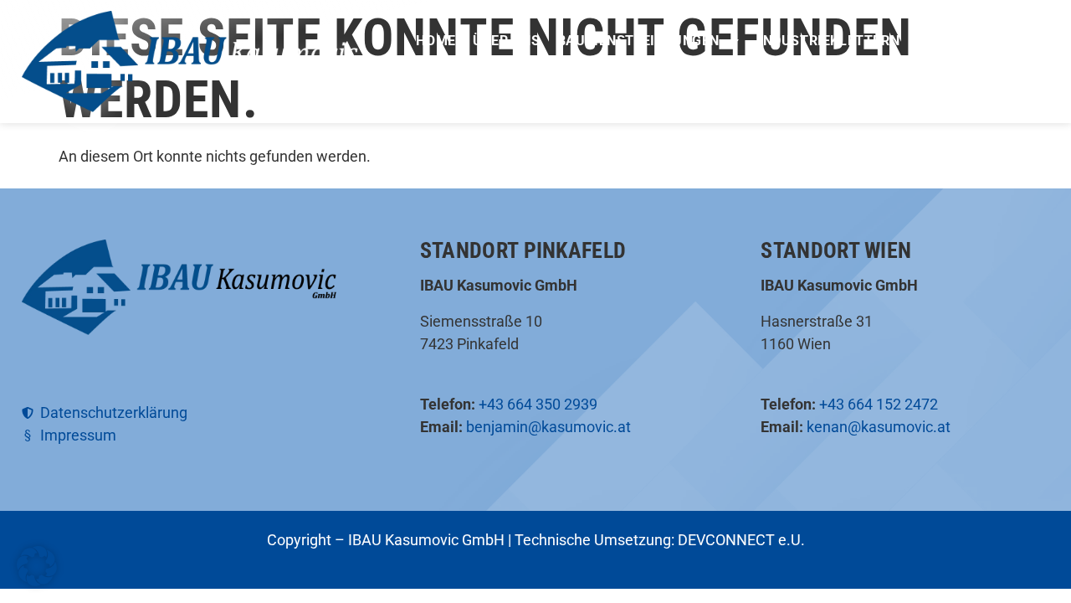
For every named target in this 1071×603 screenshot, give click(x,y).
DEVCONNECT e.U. (741, 540)
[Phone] (1011, 35)
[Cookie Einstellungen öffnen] (37, 581)
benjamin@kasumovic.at (548, 427)
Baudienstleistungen (638, 41)
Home (435, 41)
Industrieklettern (828, 41)
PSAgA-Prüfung (636, 67)
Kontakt (744, 67)
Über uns (507, 41)
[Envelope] (1041, 35)
